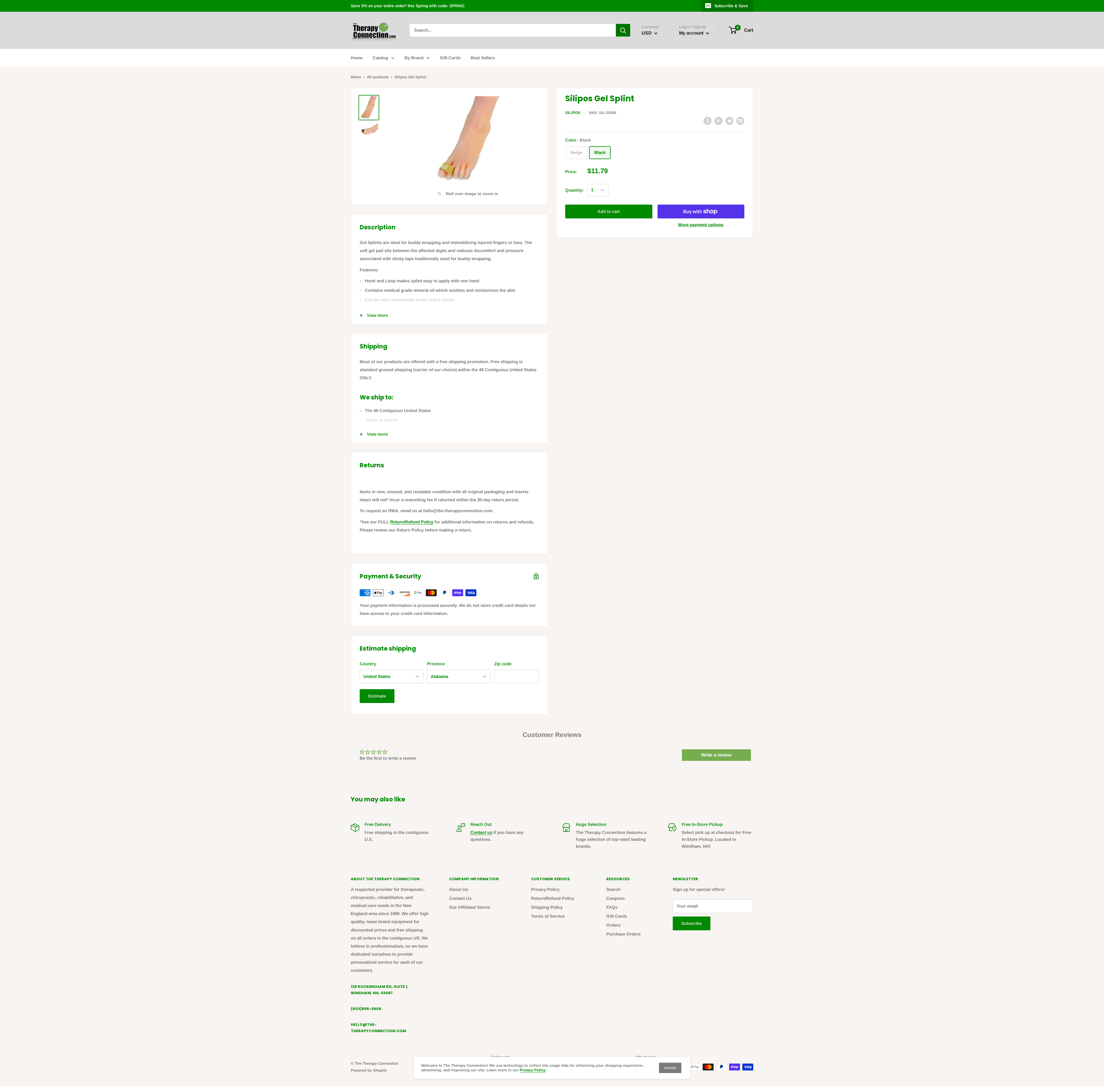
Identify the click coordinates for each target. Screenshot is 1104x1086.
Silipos (572, 112)
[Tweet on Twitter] (729, 120)
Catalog (380, 57)
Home (357, 57)
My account (692, 33)
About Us (458, 889)
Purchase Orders (623, 933)
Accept (670, 1068)
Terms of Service (548, 916)
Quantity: (574, 190)
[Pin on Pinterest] (718, 120)
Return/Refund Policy (411, 521)
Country (368, 663)
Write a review (716, 754)
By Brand (414, 57)
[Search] (623, 30)
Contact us (481, 832)
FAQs (612, 907)
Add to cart (608, 211)
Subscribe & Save (731, 5)
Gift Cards (450, 57)
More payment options (700, 224)
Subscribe (691, 923)
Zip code (502, 663)
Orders (613, 925)
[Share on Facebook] (708, 120)
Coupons (615, 898)
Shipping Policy (547, 907)
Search (613, 889)
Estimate (377, 695)
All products (378, 77)
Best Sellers (483, 57)
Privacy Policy (545, 889)
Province (436, 663)
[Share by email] (740, 120)
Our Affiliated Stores (469, 907)
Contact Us (460, 898)
